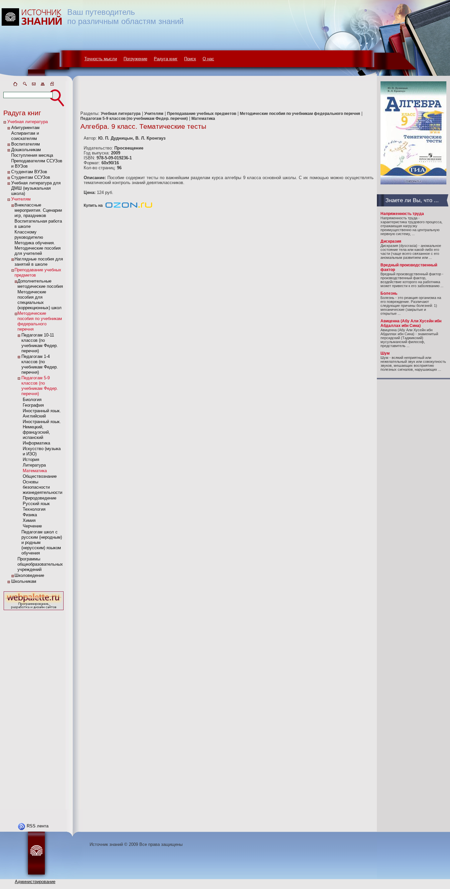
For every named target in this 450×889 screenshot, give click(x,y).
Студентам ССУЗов (30, 177)
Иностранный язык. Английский (42, 413)
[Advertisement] (33, 710)
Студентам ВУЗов (29, 171)
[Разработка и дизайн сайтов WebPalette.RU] (34, 610)
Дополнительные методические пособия (40, 284)
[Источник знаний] (41, 79)
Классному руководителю (28, 234)
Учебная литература (27, 121)
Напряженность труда (402, 213)
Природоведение (39, 498)
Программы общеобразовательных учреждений (40, 564)
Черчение (32, 526)
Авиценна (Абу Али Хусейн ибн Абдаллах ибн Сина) (410, 323)
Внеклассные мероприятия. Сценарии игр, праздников (38, 210)
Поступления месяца (32, 155)
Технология (34, 509)
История (31, 459)
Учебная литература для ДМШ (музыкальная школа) (36, 188)
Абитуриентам (25, 127)
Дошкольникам (26, 149)
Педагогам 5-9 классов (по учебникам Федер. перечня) (39, 385)
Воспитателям (25, 144)
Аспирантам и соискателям (25, 136)
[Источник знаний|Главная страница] (15, 85)
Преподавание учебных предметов (201, 113)
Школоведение (29, 575)
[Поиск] (24, 85)
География (33, 405)
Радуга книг (166, 58)
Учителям (21, 199)
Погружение (135, 58)
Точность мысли (100, 58)
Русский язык (36, 503)
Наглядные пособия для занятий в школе (38, 261)
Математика (35, 470)
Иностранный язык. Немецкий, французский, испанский (42, 429)
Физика (30, 514)
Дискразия (390, 241)
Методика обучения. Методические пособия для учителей (37, 248)
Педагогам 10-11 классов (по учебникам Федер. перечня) (39, 343)
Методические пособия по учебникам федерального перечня (39, 321)
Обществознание (40, 476)
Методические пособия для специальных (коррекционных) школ (39, 299)
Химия (29, 520)
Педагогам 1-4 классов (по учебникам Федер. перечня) (39, 364)
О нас (208, 58)
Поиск (190, 58)
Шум (385, 353)
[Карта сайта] (43, 85)
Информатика (36, 443)
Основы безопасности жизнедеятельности (42, 487)
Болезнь (388, 293)
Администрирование (35, 881)
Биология (32, 399)
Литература (34, 465)
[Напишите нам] (34, 85)
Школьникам (23, 581)
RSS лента (37, 825)
